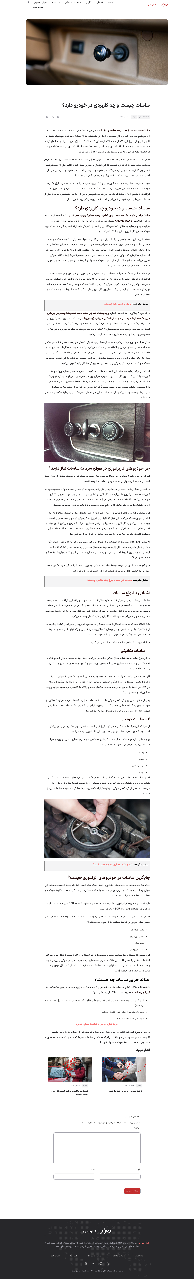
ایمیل (92, 1169)
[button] (58, 117)
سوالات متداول (118, 1256)
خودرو (134, 117)
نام (139, 1169)
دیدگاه (137, 1128)
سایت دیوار (38, 7)
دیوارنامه (56, 2)
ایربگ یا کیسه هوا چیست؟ (118, 304)
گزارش (88, 2)
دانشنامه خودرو (144, 117)
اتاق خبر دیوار (143, 1243)
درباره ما (73, 1256)
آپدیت (110, 2)
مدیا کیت (139, 1256)
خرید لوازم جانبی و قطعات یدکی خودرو (97, 1024)
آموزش (100, 2)
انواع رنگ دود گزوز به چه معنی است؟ (112, 865)
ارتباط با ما (55, 1256)
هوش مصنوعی (40, 2)
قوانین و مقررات (94, 1256)
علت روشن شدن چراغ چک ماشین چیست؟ (109, 580)
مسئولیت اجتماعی (73, 2)
